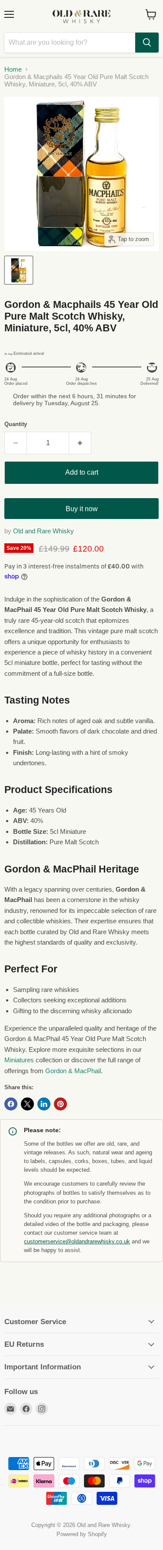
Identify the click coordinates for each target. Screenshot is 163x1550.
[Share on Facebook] (10, 1103)
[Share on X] (27, 1103)
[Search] (147, 43)
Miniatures (19, 1060)
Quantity (15, 424)
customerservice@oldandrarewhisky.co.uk (77, 1242)
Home (13, 69)
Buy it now (82, 508)
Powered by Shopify (82, 1534)
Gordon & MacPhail (73, 1070)
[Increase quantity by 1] (80, 443)
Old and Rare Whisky (43, 531)
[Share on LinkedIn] (43, 1103)
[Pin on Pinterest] (60, 1103)
